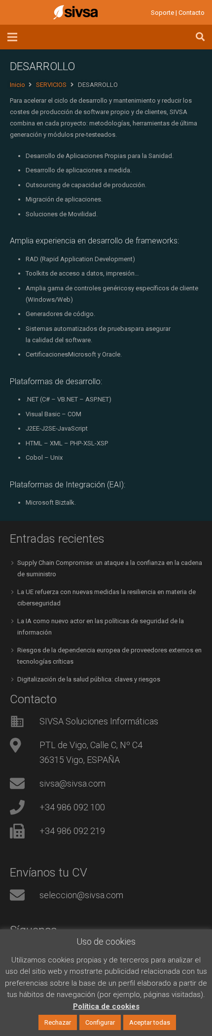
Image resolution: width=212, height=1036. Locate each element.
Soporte (162, 12)
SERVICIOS (51, 84)
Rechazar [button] (57, 1022)
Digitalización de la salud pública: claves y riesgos (88, 679)
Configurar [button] (100, 1022)
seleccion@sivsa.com (81, 895)
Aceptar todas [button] (149, 1022)
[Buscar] (200, 37)
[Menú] (12, 37)
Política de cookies (106, 1006)
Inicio (17, 84)
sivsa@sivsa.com (72, 783)
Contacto (191, 12)
